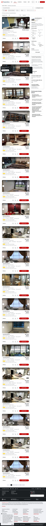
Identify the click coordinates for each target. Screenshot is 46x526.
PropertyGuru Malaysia (6, 509)
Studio (32, 81)
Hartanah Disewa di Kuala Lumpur (17, 517)
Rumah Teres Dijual (15, 512)
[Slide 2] (14, 27)
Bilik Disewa (25, 512)
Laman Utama (4, 5)
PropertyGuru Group (5, 491)
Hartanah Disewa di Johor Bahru (17, 520)
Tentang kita (4, 492)
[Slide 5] (16, 27)
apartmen (38, 61)
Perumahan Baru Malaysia (38, 509)
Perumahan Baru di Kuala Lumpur (38, 511)
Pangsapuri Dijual (15, 511)
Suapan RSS (35, 520)
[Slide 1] (13, 27)
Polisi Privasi (10, 517)
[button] (34, 26)
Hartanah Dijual (15, 509)
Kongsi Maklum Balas (14, 493)
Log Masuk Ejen (36, 517)
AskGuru (3, 510)
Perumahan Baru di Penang (38, 512)
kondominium (35, 61)
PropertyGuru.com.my (5, 502)
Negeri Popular (25, 516)
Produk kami (4, 493)
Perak (34, 72)
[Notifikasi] (38, 2)
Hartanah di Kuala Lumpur (27, 517)
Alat (34, 516)
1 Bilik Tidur (35, 81)
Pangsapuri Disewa (26, 511)
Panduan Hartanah (4, 511)
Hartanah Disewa (26, 509)
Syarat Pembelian (22, 524)
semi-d (42, 61)
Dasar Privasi (17, 524)
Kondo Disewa (25, 510)
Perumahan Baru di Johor (37, 510)
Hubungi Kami (13, 491)
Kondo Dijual (14, 510)
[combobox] (18, 8)
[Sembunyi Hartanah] (26, 18)
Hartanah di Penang (26, 520)
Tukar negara (32, 491)
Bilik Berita (12, 492)
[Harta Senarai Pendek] (28, 18)
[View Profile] (4, 17)
